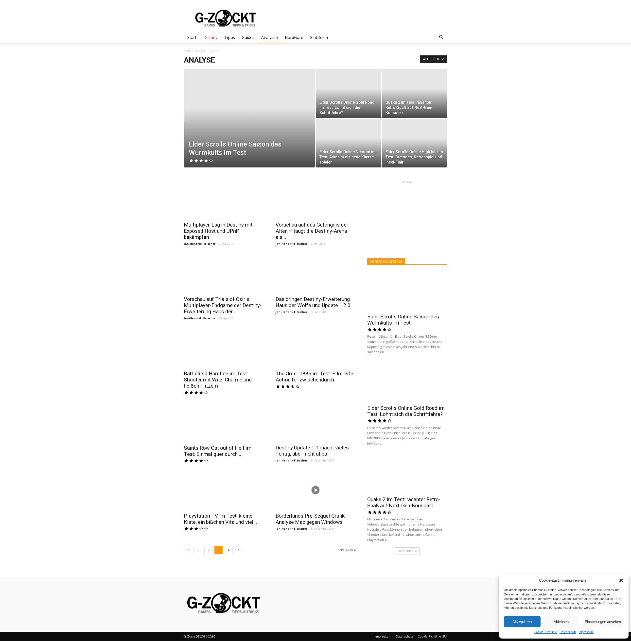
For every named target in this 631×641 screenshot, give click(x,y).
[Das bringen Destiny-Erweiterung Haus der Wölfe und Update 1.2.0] (315, 273)
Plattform (319, 37)
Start (191, 37)
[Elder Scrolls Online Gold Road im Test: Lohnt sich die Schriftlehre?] (348, 93)
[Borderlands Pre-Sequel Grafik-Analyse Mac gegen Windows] (315, 490)
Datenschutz (568, 632)
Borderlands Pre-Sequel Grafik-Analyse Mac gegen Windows (311, 519)
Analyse (200, 51)
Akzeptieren (522, 622)
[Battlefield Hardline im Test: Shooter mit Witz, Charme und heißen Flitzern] (224, 347)
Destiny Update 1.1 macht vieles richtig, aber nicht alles (312, 451)
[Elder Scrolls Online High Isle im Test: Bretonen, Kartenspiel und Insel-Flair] (414, 143)
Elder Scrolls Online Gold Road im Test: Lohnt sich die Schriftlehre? (406, 411)
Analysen (269, 37)
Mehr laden (405, 551)
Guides (248, 37)
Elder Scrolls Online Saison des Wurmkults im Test (403, 320)
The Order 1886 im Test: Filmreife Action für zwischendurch (314, 377)
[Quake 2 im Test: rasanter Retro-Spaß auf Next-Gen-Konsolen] (414, 93)
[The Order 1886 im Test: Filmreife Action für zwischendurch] (315, 347)
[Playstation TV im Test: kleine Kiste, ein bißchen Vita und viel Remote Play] (224, 490)
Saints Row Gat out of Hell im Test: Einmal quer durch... (217, 451)
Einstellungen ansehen (603, 622)
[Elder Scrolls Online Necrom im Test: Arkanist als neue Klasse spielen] (348, 143)
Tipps (229, 37)
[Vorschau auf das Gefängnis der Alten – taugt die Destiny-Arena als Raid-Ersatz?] (315, 199)
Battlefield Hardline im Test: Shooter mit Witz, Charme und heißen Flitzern (218, 380)
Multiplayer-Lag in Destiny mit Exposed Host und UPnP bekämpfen (218, 231)
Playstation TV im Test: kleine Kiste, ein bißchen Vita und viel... (220, 519)
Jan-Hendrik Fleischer (199, 244)
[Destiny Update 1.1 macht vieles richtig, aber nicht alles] (315, 422)
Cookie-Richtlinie (545, 632)
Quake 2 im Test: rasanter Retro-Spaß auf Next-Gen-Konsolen (403, 502)
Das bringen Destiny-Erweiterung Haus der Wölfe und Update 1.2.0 (313, 302)
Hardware (294, 37)
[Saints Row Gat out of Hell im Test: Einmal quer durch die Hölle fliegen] (224, 422)
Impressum (586, 632)
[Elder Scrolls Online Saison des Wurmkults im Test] (249, 126)
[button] (621, 580)
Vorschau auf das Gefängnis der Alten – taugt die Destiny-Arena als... (312, 231)
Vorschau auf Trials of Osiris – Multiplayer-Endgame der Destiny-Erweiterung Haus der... (223, 305)
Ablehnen (561, 622)
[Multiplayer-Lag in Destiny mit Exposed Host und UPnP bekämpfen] (224, 199)
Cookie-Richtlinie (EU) (432, 636)
